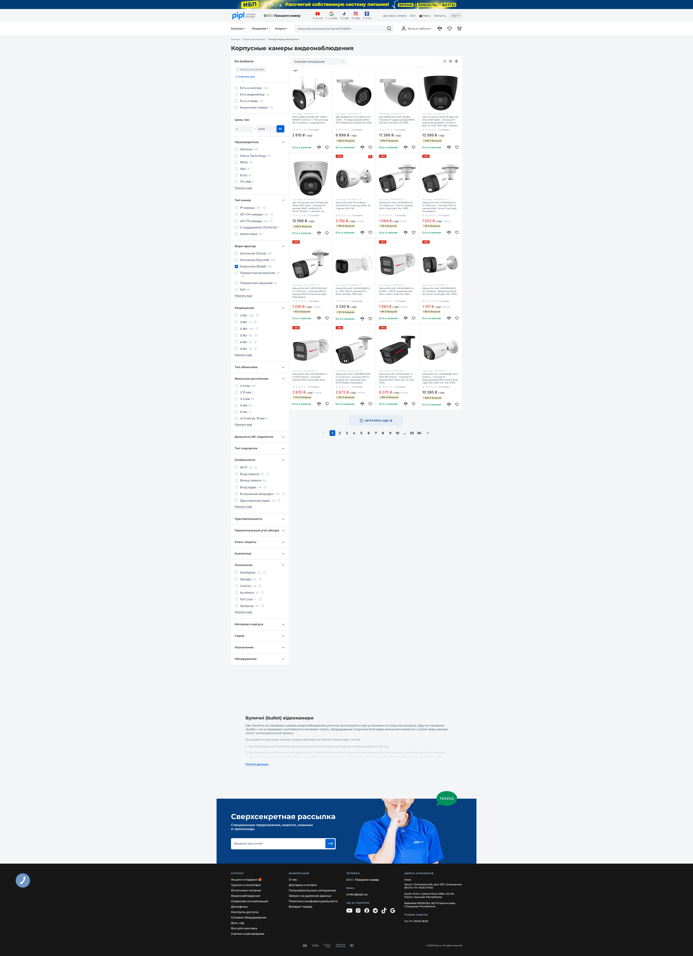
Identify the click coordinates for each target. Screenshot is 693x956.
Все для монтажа (244, 928)
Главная (235, 39)
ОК (280, 128)
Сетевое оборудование (248, 917)
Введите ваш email (248, 843)
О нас (293, 879)
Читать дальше (256, 764)
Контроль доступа (244, 912)
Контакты (440, 15)
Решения (259, 28)
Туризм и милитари (246, 885)
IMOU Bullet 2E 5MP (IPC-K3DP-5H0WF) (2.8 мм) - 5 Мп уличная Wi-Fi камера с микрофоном (310, 119)
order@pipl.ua (357, 894)
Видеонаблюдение (254, 39)
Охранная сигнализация (249, 901)
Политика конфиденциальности (313, 901)
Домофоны (239, 906)
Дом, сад (237, 923)
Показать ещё (243, 188)
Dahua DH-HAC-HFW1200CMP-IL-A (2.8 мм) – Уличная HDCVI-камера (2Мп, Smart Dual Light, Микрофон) (309, 292)
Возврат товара (300, 906)
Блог (413, 15)
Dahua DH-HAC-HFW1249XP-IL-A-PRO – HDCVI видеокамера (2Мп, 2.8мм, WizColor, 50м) (397, 291)
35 (412, 433)
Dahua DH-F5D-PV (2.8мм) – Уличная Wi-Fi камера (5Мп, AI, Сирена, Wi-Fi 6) (353, 205)
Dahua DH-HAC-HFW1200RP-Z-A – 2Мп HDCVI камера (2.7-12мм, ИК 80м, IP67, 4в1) (353, 291)
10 (397, 433)
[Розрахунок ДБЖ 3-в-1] (346, 4)
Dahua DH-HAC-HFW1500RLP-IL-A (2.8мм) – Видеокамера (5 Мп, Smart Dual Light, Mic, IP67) (439, 291)
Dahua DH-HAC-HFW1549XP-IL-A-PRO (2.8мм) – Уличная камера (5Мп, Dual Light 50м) (310, 377)
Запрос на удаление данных (310, 896)
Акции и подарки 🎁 (246, 879)
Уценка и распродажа (247, 933)
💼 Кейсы (425, 15)
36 (419, 433)
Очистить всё (246, 76)
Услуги (280, 28)
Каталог (237, 28)
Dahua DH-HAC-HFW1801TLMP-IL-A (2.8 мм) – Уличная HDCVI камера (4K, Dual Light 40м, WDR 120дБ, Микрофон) (353, 378)
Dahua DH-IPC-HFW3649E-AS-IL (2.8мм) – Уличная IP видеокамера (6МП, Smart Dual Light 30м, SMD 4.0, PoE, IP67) (440, 378)
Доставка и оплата (394, 15)
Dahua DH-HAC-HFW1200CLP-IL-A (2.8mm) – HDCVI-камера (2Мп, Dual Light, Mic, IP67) (396, 205)
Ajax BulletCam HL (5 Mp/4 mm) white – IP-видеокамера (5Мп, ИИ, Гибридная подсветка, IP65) (354, 119)
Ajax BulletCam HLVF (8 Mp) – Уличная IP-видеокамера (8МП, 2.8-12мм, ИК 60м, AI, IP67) (397, 119)
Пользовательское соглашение (312, 890)
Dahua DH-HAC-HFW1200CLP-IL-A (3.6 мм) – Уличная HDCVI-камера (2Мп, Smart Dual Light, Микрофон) (439, 207)
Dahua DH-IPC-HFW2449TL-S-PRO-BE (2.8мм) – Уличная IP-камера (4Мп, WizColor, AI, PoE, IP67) (397, 378)
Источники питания (246, 890)
